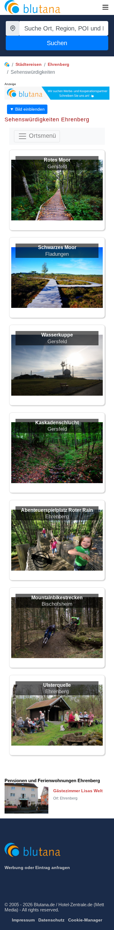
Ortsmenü (41, 136)
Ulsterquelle (57, 685)
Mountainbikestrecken (57, 597)
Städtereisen (29, 64)
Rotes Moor (57, 159)
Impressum (23, 920)
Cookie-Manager (85, 920)
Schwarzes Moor (57, 247)
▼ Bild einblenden (27, 109)
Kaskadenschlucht (57, 422)
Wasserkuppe (57, 334)
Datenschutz (51, 920)
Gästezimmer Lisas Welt (78, 790)
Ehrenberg (58, 64)
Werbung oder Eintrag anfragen (37, 867)
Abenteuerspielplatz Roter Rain (57, 510)
